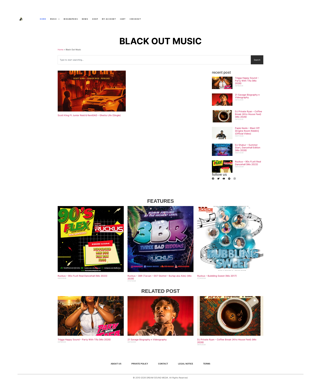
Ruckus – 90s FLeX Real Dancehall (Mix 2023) (248, 163)
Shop (95, 19)
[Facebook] (213, 178)
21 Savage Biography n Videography (247, 96)
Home (43, 19)
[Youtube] (227, 19)
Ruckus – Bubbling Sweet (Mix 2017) (217, 276)
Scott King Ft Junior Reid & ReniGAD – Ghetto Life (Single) (89, 115)
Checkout (135, 19)
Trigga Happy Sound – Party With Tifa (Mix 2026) (247, 81)
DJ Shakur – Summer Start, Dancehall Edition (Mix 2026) (247, 148)
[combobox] (154, 59)
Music (53, 19)
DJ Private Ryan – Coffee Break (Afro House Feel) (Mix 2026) (248, 114)
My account (109, 19)
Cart (123, 19)
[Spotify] (229, 178)
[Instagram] (232, 19)
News (85, 19)
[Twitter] (218, 178)
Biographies (71, 19)
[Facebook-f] (237, 19)
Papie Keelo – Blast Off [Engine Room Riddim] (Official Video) (247, 131)
